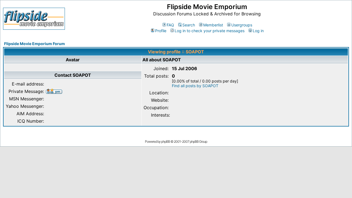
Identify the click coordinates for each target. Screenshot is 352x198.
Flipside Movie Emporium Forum (34, 43)
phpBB (165, 141)
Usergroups (241, 25)
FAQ (170, 25)
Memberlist (213, 25)
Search (188, 25)
